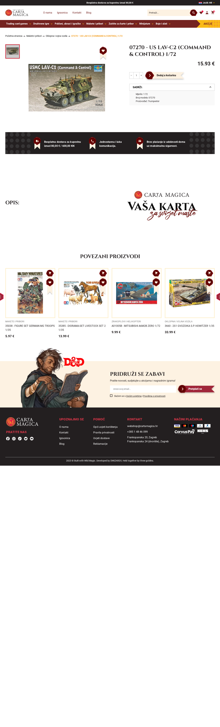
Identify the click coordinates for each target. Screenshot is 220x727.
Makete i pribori (94, 23)
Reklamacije (100, 443)
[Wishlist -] (201, 13)
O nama (47, 12)
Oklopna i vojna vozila (56, 36)
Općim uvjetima (134, 396)
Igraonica (62, 12)
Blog (88, 12)
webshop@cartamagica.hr (142, 426)
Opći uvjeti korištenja (105, 426)
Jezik (207, 2)
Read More (30, 303)
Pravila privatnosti (103, 432)
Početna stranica (13, 36)
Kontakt (76, 12)
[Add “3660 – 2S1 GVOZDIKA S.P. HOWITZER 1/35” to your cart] (209, 273)
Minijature (144, 23)
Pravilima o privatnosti (154, 396)
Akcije (208, 23)
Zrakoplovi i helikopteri (126, 321)
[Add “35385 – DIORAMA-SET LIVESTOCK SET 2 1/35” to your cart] (103, 273)
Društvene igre (41, 23)
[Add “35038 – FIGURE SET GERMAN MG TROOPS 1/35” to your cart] (50, 273)
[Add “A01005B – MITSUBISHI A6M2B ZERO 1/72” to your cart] (156, 273)
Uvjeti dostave (101, 438)
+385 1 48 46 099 (137, 431)
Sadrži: (138, 87)
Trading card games (17, 23)
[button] (103, 51)
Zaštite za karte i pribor (121, 23)
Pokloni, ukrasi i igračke (68, 23)
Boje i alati (161, 23)
